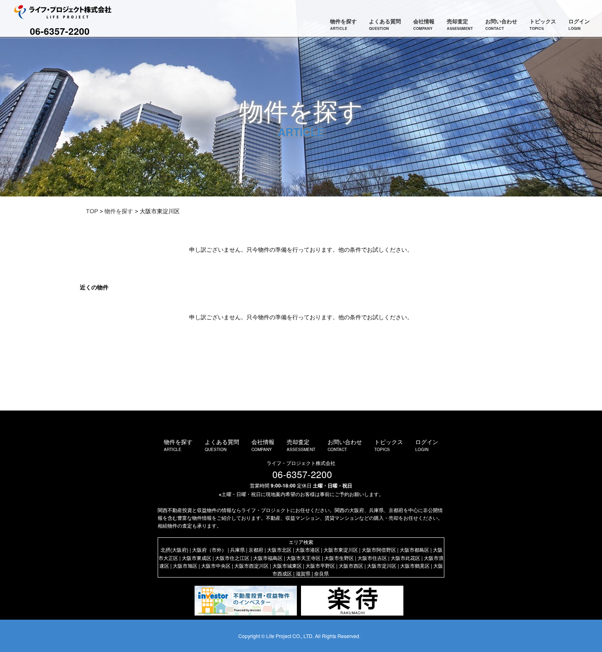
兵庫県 (237, 549)
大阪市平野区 (320, 565)
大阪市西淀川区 (251, 565)
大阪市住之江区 (232, 557)
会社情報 (424, 24)
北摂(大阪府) (174, 549)
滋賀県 (303, 573)
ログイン (579, 24)
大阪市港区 (307, 549)
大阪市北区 (279, 549)
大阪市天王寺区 (303, 557)
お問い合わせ (501, 24)
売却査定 (460, 24)
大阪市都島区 (414, 549)
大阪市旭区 (185, 565)
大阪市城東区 (287, 565)
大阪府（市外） (209, 549)
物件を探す (343, 24)
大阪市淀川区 (381, 565)
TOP (92, 211)
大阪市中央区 (216, 565)
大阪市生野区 (339, 557)
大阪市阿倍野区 (379, 549)
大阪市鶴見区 (415, 565)
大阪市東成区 (196, 557)
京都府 (256, 549)
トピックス (543, 24)
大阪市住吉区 (372, 557)
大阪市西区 (351, 565)
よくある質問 (385, 24)
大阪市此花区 (405, 557)
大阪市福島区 (268, 557)
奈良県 (321, 573)
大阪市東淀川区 (341, 549)
